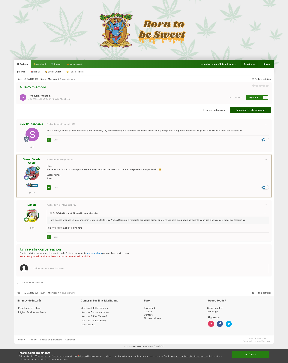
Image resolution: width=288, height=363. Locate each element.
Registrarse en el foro (29, 308)
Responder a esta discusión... (50, 268)
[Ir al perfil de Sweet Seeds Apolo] (32, 173)
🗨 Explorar (22, 64)
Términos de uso (42, 356)
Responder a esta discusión (250, 110)
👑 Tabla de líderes (75, 72)
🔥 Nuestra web (74, 64)
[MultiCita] (49, 140)
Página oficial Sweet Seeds (32, 312)
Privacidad (149, 308)
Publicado (61, 124)
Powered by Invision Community (257, 341)
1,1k (33, 228)
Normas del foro (152, 318)
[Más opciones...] (266, 124)
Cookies (148, 311)
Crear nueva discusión (213, 110)
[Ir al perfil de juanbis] (32, 215)
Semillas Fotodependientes (95, 312)
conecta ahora (94, 253)
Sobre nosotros (215, 308)
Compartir (236, 97)
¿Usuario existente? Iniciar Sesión (217, 64)
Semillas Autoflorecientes (94, 308)
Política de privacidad (51, 339)
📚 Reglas (35, 72)
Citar (56, 139)
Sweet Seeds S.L (155, 346)
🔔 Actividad (39, 64)
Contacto (149, 314)
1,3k (33, 192)
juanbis (31, 204)
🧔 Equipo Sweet (53, 72)
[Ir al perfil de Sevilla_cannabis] (23, 97)
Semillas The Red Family (93, 320)
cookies (107, 356)
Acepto (252, 354)
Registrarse (249, 64)
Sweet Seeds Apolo (31, 161)
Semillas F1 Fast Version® (94, 316)
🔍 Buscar (56, 64)
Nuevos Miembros (61, 99)
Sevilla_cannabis (41, 95)
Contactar (70, 339)
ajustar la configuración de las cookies (189, 356)
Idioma (266, 64)
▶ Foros (21, 72)
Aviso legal (212, 311)
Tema (32, 339)
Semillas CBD (88, 324)
